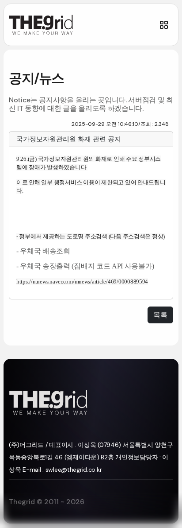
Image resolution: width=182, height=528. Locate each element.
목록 (160, 314)
